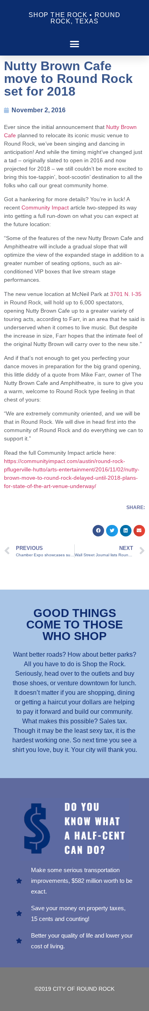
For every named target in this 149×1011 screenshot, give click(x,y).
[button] (74, 44)
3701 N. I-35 (125, 294)
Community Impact (45, 207)
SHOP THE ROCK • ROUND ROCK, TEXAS (74, 18)
